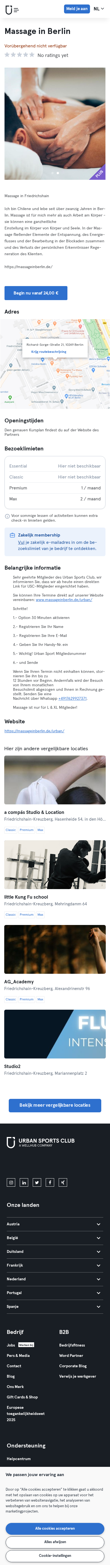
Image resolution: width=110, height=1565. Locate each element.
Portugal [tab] (14, 1293)
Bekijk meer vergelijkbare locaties (55, 1105)
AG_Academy (19, 982)
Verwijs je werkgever (77, 1376)
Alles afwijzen (55, 1542)
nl (97, 9)
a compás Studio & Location (34, 812)
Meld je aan (77, 9)
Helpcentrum (19, 1459)
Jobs (11, 1345)
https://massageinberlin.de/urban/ (34, 731)
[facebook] (50, 1182)
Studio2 (12, 1066)
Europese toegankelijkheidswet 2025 (26, 1414)
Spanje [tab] (13, 1307)
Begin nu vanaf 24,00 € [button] (36, 293)
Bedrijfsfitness (72, 1345)
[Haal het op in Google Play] (67, 1164)
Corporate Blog (73, 1366)
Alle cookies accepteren (55, 1529)
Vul (21, 542)
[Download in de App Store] (26, 1164)
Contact (14, 1366)
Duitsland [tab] (15, 1252)
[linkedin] (24, 1182)
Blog (11, 1376)
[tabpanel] (55, 482)
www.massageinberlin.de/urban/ (64, 600)
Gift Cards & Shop (22, 1397)
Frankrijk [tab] (15, 1265)
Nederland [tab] (16, 1279)
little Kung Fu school (26, 897)
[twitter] (37, 1182)
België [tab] (12, 1238)
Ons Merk (15, 1387)
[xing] (63, 1182)
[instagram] (11, 1182)
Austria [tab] (13, 1224)
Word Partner (71, 1356)
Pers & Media (18, 1356)
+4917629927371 (72, 699)
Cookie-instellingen (55, 1556)
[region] (55, 1516)
